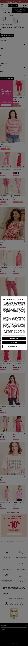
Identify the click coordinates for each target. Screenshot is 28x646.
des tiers (14, 318)
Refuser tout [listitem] (14, 342)
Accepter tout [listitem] (14, 338)
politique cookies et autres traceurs (14, 333)
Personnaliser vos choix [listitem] (14, 346)
